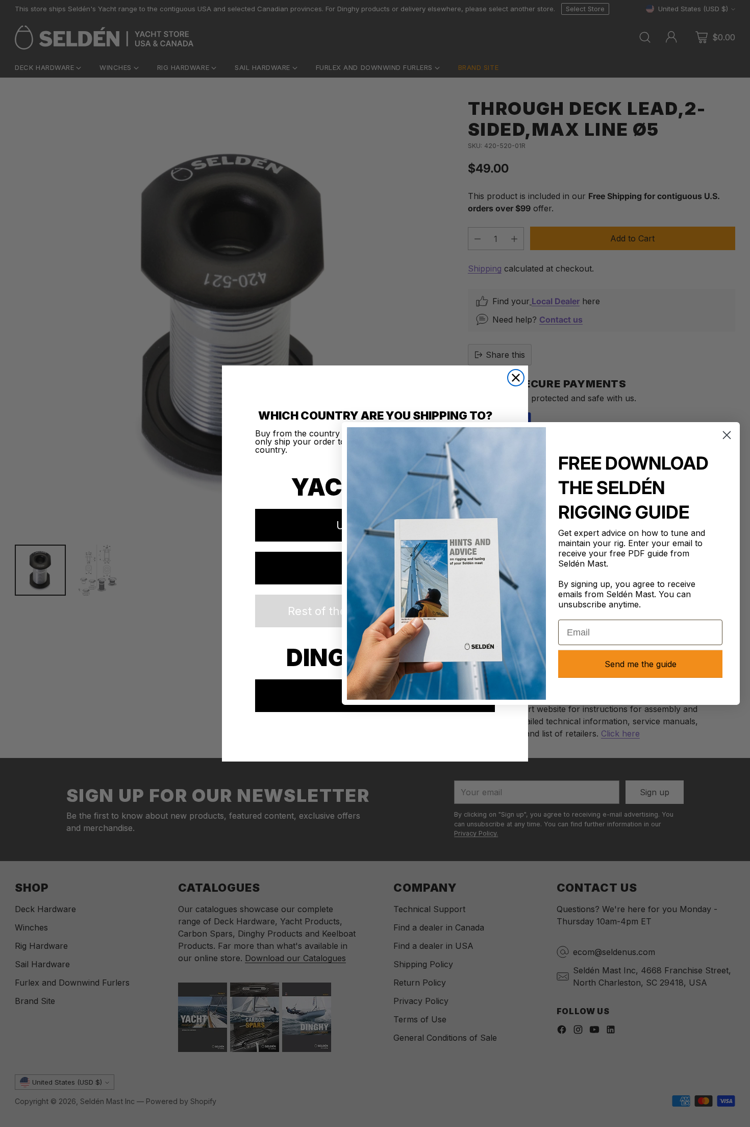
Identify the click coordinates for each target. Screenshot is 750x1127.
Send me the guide (641, 664)
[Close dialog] (516, 378)
